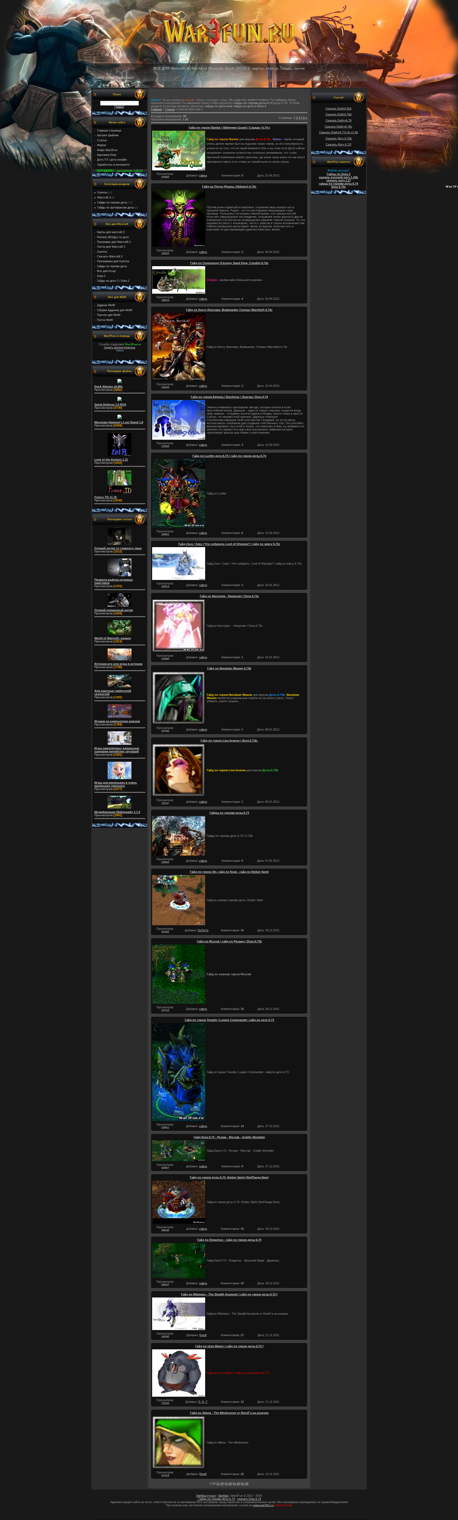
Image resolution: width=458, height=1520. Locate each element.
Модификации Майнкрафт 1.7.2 (117, 812)
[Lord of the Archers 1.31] (119, 456)
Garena (102, 192)
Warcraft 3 (104, 197)
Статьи (170, 109)
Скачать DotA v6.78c (338, 126)
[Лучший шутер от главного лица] (119, 544)
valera (203, 175)
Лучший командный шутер (113, 610)
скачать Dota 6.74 (249, 1498)
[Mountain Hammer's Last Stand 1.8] (119, 418)
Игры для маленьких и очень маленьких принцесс (115, 784)
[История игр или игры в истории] (119, 660)
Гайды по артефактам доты (115, 207)
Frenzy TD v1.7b (105, 497)
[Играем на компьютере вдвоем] (119, 717)
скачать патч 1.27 (338, 180)
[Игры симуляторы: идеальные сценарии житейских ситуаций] (119, 744)
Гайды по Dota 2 (338, 174)
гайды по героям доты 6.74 (338, 183)
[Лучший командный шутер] (119, 606)
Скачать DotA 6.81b (338, 108)
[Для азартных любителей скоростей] (119, 687)
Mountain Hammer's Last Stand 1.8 (118, 422)
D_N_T (203, 1401)
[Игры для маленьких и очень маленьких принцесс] (119, 779)
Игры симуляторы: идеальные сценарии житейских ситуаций (116, 750)
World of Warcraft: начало (112, 638)
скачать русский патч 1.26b (338, 177)
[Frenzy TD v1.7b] (119, 493)
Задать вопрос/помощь (119, 347)
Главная (99, 77)
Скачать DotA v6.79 (338, 120)
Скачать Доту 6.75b (338, 138)
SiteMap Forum (206, 1495)
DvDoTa (203, 930)
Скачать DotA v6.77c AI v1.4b (338, 132)
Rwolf (202, 1335)
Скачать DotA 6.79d (338, 114)
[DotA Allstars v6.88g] (119, 383)
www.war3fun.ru (263, 1505)
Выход (130, 77)
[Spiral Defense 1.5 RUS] (119, 401)
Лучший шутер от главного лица (118, 548)
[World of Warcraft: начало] (119, 634)
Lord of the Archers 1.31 (111, 459)
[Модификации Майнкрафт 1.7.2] (119, 808)
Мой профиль (115, 77)
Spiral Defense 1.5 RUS (110, 404)
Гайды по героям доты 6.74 (216, 1498)
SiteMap (223, 1495)
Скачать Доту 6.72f (338, 144)
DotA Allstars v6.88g (108, 386)
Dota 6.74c (338, 186)
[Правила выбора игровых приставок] (119, 576)
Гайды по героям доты (112, 202)
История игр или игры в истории (118, 663)
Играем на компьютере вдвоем (117, 721)
